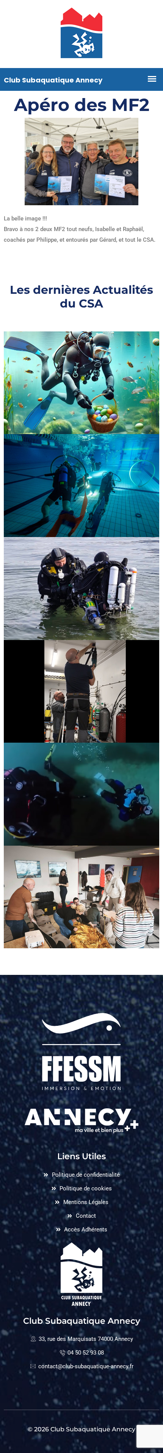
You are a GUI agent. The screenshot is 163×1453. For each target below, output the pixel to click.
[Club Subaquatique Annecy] (81, 34)
